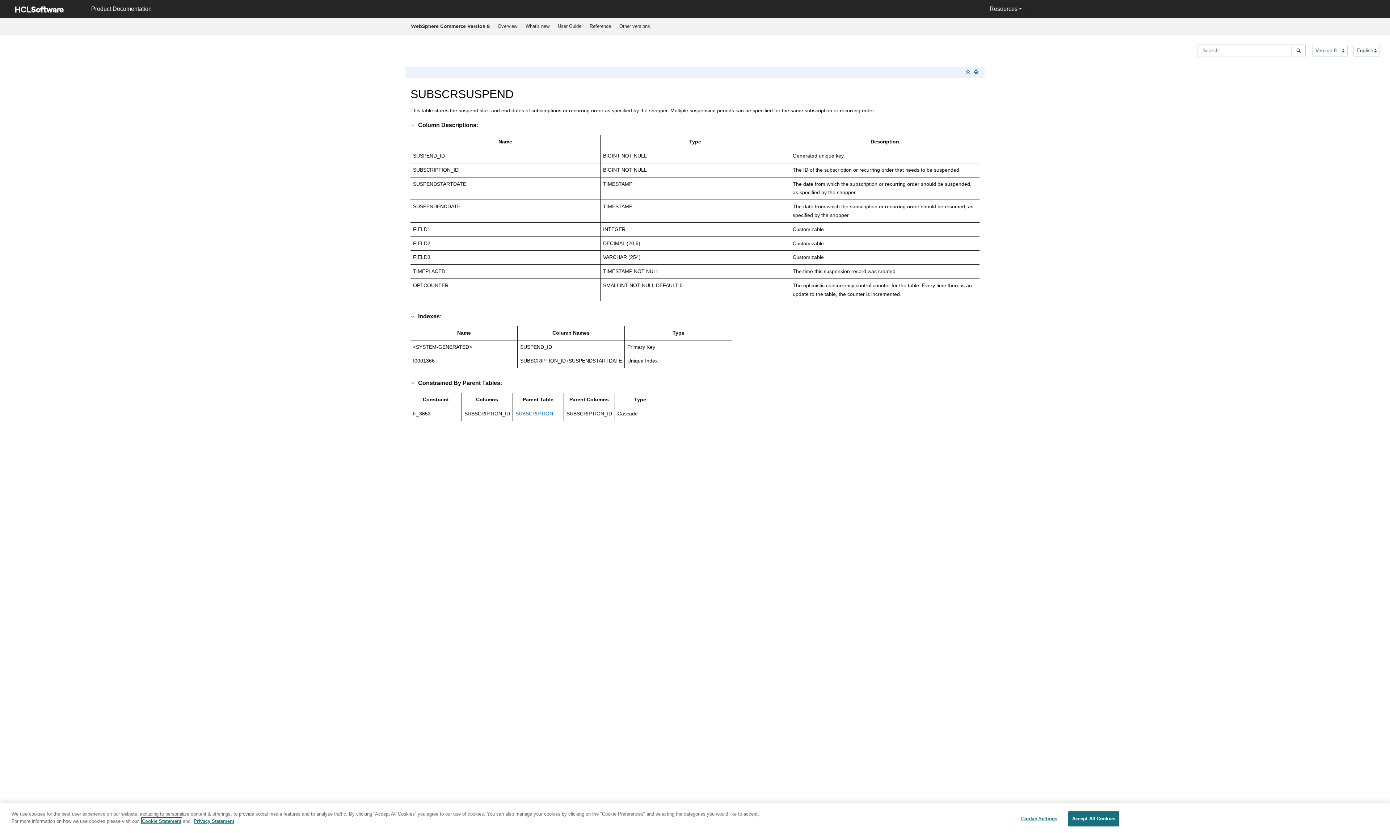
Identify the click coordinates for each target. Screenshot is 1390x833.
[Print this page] (976, 72)
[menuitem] (507, 26)
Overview (507, 26)
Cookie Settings (1039, 818)
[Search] (1299, 50)
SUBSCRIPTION (534, 413)
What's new (537, 26)
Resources (1004, 9)
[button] (413, 125)
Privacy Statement (214, 821)
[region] (695, 818)
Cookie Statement (161, 821)
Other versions (634, 26)
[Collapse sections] (968, 72)
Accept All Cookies (1093, 818)
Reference (600, 26)
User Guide (569, 26)
